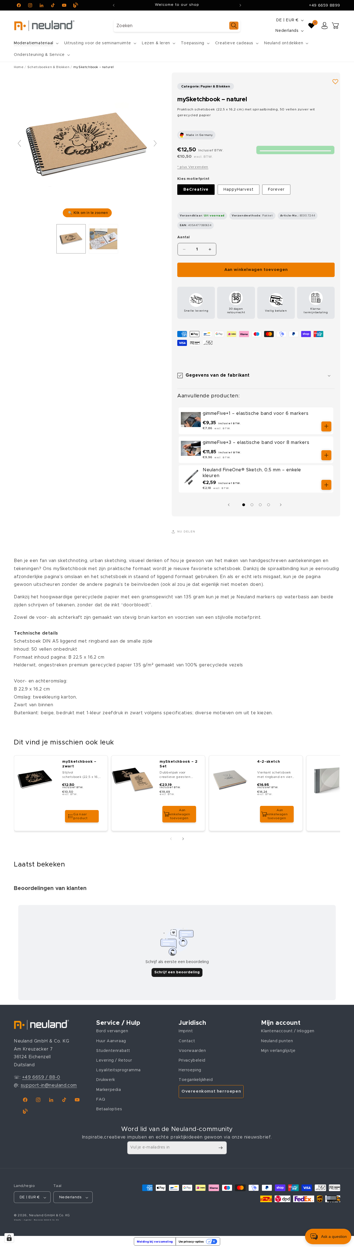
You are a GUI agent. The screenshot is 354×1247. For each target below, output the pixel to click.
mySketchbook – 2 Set (179, 764)
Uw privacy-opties (191, 1241)
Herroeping (190, 1070)
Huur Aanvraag (111, 1041)
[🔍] (87, 146)
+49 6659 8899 (324, 5)
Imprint (186, 1031)
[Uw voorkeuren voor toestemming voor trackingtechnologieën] (9, 1238)
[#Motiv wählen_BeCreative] (71, 238)
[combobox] (177, 25)
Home (19, 67)
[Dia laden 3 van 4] (260, 505)
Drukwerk (105, 1080)
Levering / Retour (114, 1060)
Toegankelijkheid (196, 1080)
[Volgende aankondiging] (240, 5)
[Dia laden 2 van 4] (252, 505)
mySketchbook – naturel (93, 67)
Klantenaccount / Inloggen (287, 1031)
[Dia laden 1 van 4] (244, 505)
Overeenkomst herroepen (211, 1092)
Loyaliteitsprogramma (118, 1070)
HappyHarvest (238, 190)
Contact (187, 1041)
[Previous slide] (19, 143)
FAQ (100, 1099)
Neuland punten (277, 1041)
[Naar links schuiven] (230, 505)
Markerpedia (108, 1090)
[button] (36, 43)
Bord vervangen (112, 1031)
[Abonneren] (220, 1147)
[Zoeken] (233, 26)
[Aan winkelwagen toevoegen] (326, 426)
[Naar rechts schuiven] (282, 505)
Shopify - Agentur (23, 1220)
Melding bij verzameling (155, 1241)
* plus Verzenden (192, 167)
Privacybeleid (192, 1060)
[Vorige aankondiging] (114, 5)
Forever (276, 190)
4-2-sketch (268, 762)
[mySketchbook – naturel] (103, 238)
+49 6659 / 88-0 (41, 1077)
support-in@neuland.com (49, 1085)
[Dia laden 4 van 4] (268, 505)
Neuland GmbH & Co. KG (49, 1215)
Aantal (183, 237)
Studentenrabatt (113, 1051)
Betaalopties (109, 1109)
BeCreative (196, 190)
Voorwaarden (192, 1051)
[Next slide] (155, 143)
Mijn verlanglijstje (278, 1051)
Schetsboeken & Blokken (48, 67)
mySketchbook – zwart (79, 764)
